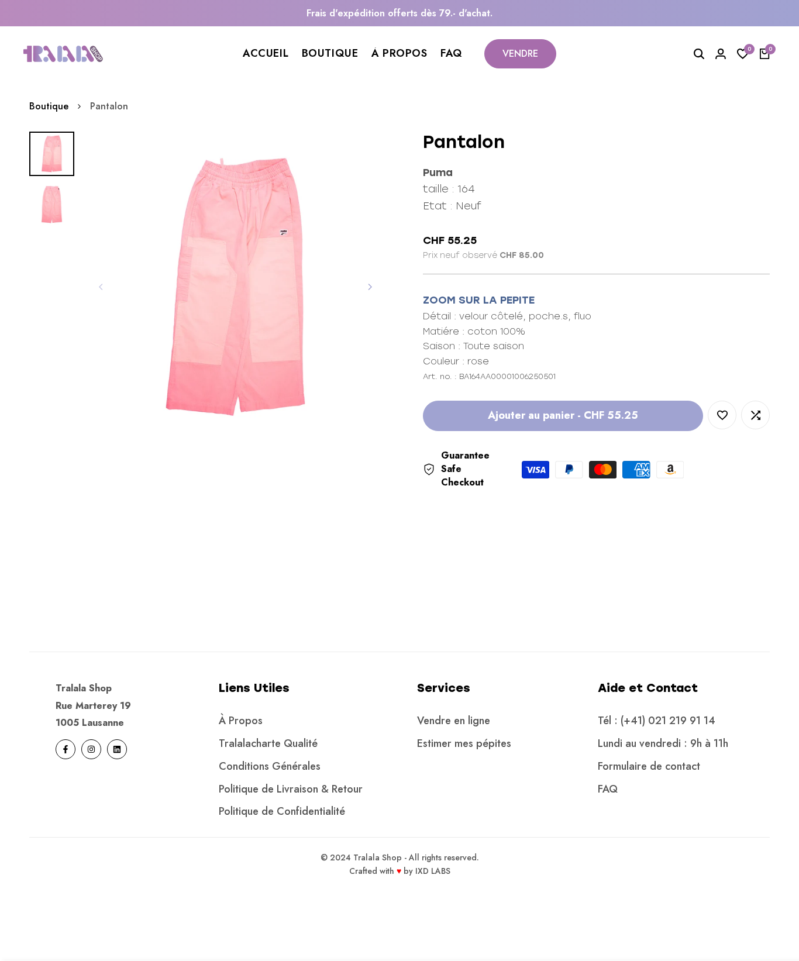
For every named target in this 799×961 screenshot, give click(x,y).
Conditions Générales (270, 766)
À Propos (241, 720)
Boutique (48, 106)
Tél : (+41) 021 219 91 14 (656, 720)
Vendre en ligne (453, 720)
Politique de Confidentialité (282, 811)
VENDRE (520, 53)
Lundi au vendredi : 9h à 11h (663, 743)
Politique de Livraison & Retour (291, 789)
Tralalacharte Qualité (268, 743)
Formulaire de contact (649, 766)
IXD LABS (432, 871)
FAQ (608, 789)
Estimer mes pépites (464, 743)
